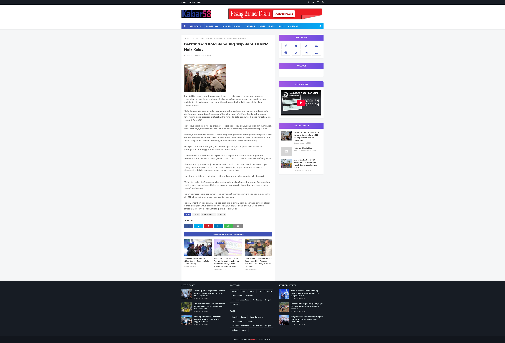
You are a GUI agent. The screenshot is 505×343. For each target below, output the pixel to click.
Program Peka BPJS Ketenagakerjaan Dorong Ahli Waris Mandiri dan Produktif (307, 319)
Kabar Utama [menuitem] (212, 26)
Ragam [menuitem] (261, 26)
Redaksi (192, 2)
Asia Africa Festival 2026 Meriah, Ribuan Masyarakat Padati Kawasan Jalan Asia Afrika (305, 164)
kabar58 (189, 55)
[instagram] (318, 2)
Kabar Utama (237, 295)
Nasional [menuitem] (226, 26)
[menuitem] (184, 26)
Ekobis (243, 291)
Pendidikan (257, 300)
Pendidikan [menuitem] (250, 26)
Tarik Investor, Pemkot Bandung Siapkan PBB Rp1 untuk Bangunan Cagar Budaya (305, 293)
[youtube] (316, 53)
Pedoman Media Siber (303, 148)
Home (183, 2)
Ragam (196, 38)
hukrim (252, 291)
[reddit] (285, 53)
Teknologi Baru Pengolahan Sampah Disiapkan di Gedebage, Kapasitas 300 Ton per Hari (209, 293)
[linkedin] (316, 46)
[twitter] (313, 2)
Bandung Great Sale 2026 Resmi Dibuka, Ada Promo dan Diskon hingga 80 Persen (207, 319)
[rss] (306, 46)
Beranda (187, 38)
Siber (199, 2)
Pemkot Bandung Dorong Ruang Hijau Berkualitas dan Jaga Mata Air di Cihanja (307, 306)
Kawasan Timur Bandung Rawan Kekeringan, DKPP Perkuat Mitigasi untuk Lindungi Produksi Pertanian (258, 262)
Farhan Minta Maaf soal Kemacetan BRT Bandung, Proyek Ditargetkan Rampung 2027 (209, 306)
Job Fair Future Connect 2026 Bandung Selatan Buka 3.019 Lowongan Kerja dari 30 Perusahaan (306, 136)
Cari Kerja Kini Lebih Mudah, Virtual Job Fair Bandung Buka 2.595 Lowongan (196, 261)
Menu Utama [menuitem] (195, 26)
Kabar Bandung (208, 214)
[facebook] (308, 2)
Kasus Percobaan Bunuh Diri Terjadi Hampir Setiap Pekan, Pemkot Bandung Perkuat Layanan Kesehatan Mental (226, 262)
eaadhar (253, 339)
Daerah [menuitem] (237, 26)
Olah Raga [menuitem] (293, 26)
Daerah (196, 214)
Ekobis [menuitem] (271, 26)
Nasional (249, 295)
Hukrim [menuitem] (281, 26)
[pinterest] (322, 2)
